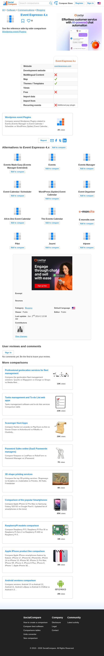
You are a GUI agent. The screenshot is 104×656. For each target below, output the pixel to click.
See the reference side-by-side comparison (24, 28)
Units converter (29, 634)
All (3, 10)
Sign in (90, 3)
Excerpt (18, 293)
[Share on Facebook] (56, 140)
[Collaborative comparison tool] (10, 3)
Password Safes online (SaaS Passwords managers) (26, 450)
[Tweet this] (60, 140)
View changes (21, 336)
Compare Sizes (66, 3)
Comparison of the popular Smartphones (26, 500)
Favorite (23, 21)
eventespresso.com (62, 66)
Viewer (18, 312)
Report (43, 140)
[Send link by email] (52, 140)
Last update (20, 316)
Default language (62, 308)
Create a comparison (56, 3)
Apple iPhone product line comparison (25, 551)
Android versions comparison (20, 580)
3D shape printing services (18, 474)
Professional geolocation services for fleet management (26, 371)
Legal (54, 626)
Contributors (21, 323)
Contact (55, 630)
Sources (19, 301)
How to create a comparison (35, 622)
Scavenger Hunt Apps (16, 423)
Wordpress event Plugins (14, 31)
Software (11, 10)
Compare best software (33, 626)
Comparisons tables (31, 630)
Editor (57, 312)
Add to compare (58, 147)
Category (19, 308)
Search (50, 3)
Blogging (40, 10)
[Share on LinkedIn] (64, 140)
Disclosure (56, 622)
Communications (26, 10)
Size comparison (30, 638)
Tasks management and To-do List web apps (25, 399)
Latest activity (73, 622)
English (99, 3)
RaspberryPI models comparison (22, 525)
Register (79, 3)
